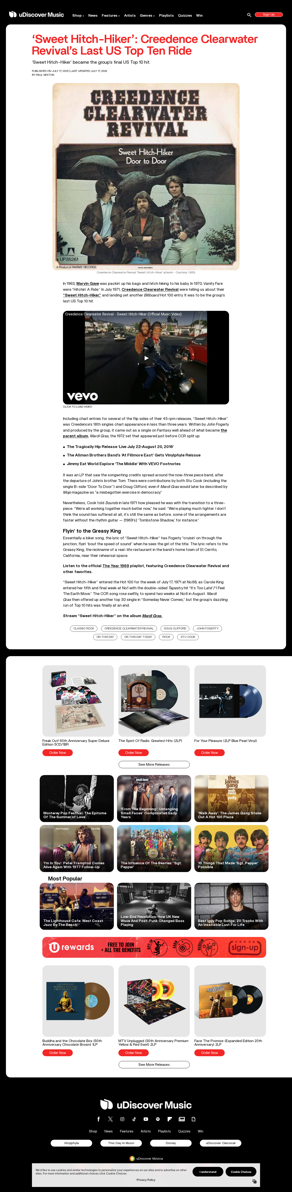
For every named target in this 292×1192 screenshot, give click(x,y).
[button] (78, 710)
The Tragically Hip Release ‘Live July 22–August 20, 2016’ (120, 447)
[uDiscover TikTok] (134, 1119)
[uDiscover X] (110, 1119)
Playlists (166, 15)
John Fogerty (207, 628)
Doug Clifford (175, 628)
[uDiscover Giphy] (193, 1119)
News (93, 15)
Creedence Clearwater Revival (129, 628)
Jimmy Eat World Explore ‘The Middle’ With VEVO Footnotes (124, 464)
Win (199, 15)
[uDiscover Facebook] (98, 1119)
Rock (166, 637)
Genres (146, 15)
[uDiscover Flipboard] (170, 1119)
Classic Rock (83, 628)
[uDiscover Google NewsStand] (181, 1119)
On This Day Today (138, 637)
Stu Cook (188, 637)
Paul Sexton (45, 74)
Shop (77, 15)
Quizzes (185, 15)
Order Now (57, 752)
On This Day (105, 637)
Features (109, 15)
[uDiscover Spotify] (158, 1119)
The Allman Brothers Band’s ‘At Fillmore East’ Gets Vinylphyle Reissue (134, 455)
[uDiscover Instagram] (122, 1119)
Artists (130, 15)
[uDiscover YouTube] (146, 1119)
